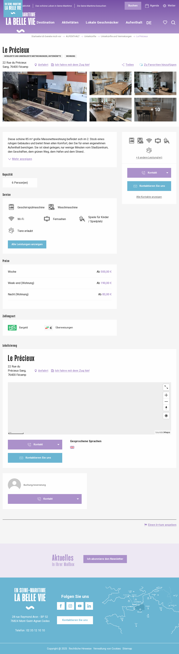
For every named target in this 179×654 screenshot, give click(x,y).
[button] (173, 23)
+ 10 (155, 109)
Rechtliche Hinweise (80, 648)
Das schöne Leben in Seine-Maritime (53, 6)
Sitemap (127, 648)
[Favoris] (165, 22)
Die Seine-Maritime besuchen (91, 6)
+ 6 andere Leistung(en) (149, 157)
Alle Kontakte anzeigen (149, 196)
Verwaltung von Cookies (107, 648)
